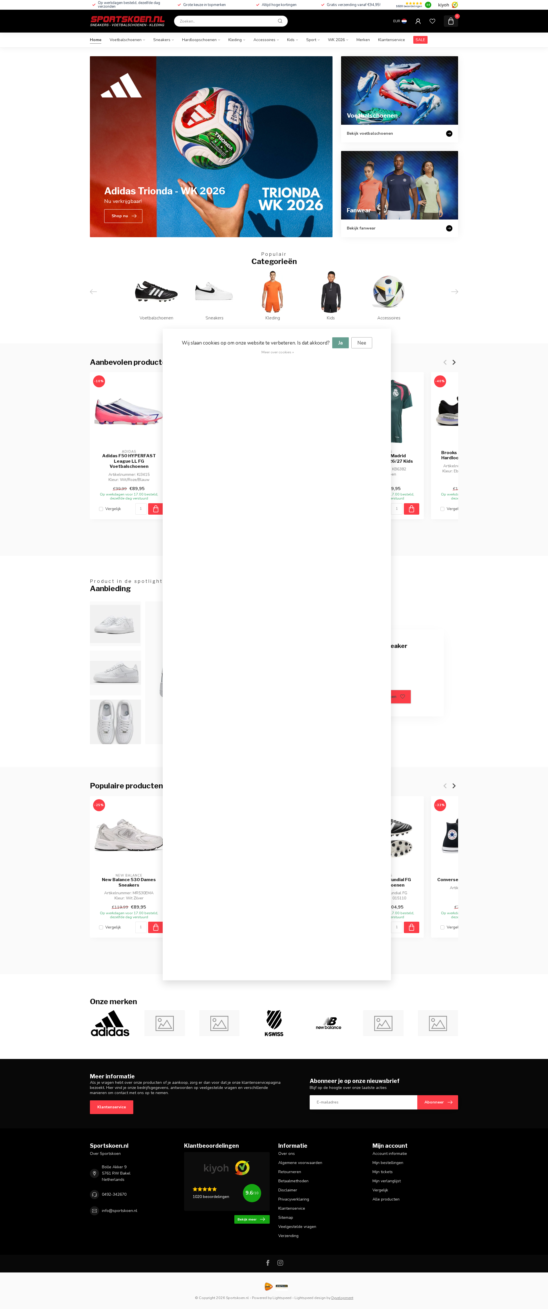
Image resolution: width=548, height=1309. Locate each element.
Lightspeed (282, 1297)
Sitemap (285, 1217)
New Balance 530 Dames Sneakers (129, 882)
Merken (363, 40)
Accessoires (264, 40)
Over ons (286, 1153)
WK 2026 (336, 40)
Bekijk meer (247, 1219)
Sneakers (161, 40)
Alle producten (386, 1199)
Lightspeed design (310, 1297)
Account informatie (389, 1153)
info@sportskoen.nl (119, 1210)
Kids (291, 40)
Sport (311, 40)
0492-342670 (114, 1194)
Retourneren (289, 1172)
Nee (361, 343)
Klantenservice (391, 40)
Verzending (288, 1235)
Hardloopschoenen (199, 40)
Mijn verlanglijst (386, 1181)
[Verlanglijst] (432, 21)
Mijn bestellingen (387, 1162)
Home (95, 40)
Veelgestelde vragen (297, 1226)
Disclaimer (287, 1190)
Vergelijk (113, 509)
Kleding (235, 40)
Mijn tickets (382, 1172)
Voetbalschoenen (126, 40)
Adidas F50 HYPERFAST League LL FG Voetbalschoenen (129, 461)
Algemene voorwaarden (300, 1162)
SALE (420, 40)
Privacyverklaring (293, 1199)
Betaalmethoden (293, 1181)
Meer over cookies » (277, 352)
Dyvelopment (342, 1297)
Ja (340, 343)
